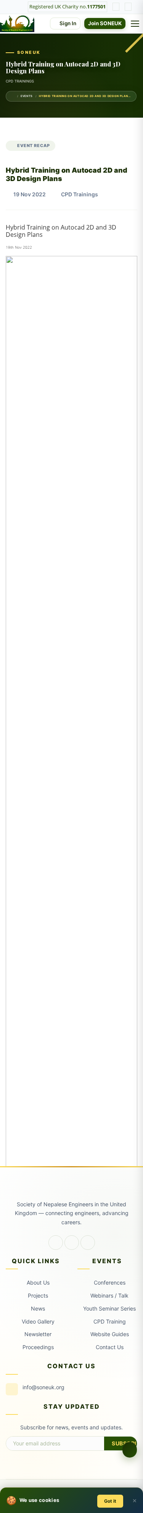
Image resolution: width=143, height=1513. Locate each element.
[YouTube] (87, 1242)
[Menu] (136, 24)
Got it (110, 1501)
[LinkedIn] (71, 1242)
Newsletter (37, 1334)
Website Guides (109, 1334)
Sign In (67, 23)
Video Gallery (38, 1321)
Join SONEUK (105, 23)
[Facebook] (55, 1242)
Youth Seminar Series (109, 1308)
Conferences (109, 1282)
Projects (38, 1295)
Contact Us (110, 1347)
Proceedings (38, 1347)
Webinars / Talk (109, 1295)
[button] (129, 1450)
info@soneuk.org (43, 1387)
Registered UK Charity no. (67, 6)
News (38, 1308)
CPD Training (109, 1321)
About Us (38, 1282)
